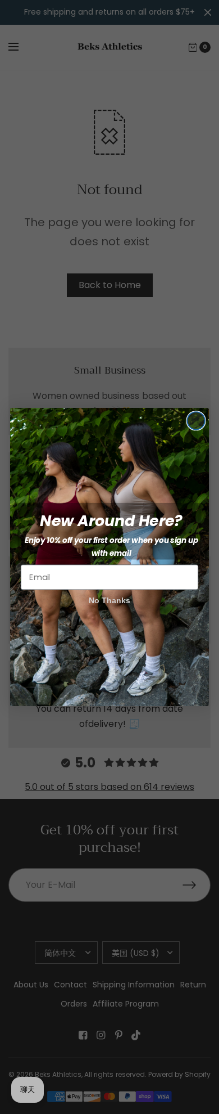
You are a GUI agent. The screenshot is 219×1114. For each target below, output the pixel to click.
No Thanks (110, 600)
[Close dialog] (195, 420)
